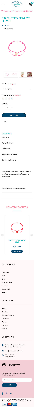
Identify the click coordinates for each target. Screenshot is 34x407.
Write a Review (8, 29)
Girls (3, 279)
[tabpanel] (7, 74)
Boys (3, 276)
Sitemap (4, 329)
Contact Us (5, 318)
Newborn (4, 286)
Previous (2, 235)
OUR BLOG (5, 325)
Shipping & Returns (8, 315)
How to (4, 308)
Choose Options (17, 251)
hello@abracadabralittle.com (14, 351)
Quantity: (4, 103)
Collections (5, 272)
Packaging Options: (11, 95)
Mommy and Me (7, 282)
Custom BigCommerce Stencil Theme (13, 401)
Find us (4, 322)
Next (31, 235)
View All (4, 292)
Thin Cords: (9, 84)
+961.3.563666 (9, 355)
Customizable (6, 289)
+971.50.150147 (10, 357)
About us (5, 312)
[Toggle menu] (3, 4)
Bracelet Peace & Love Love (17, 241)
